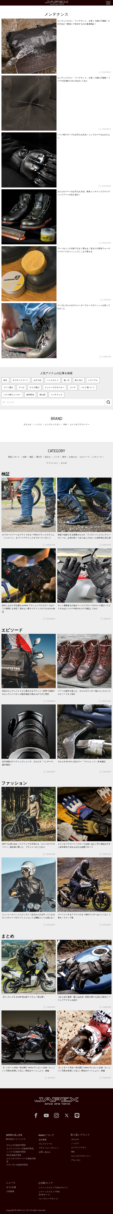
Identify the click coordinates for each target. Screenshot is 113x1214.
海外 (64, 456)
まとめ (64, 462)
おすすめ (37, 380)
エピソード (85, 456)
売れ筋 (42, 394)
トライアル (93, 380)
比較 (25, 456)
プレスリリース (45, 1143)
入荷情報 (10, 1191)
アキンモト (76, 1160)
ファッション (52, 462)
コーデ (72, 387)
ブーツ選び (8, 387)
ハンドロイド (52, 380)
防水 (5, 380)
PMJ (65, 424)
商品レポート (14, 456)
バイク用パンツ (87, 387)
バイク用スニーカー (12, 394)
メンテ (56, 456)
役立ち (48, 456)
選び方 (39, 456)
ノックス (38, 424)
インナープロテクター (54, 387)
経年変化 (30, 394)
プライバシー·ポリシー (49, 1147)
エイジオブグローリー (79, 424)
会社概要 (42, 1139)
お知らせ (73, 456)
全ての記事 (11, 1187)
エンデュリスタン (52, 424)
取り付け (79, 380)
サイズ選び (34, 387)
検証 (31, 456)
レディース (97, 456)
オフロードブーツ (20, 380)
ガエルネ (27, 424)
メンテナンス (56, 394)
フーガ (21, 387)
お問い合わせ (44, 1152)
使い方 (67, 380)
